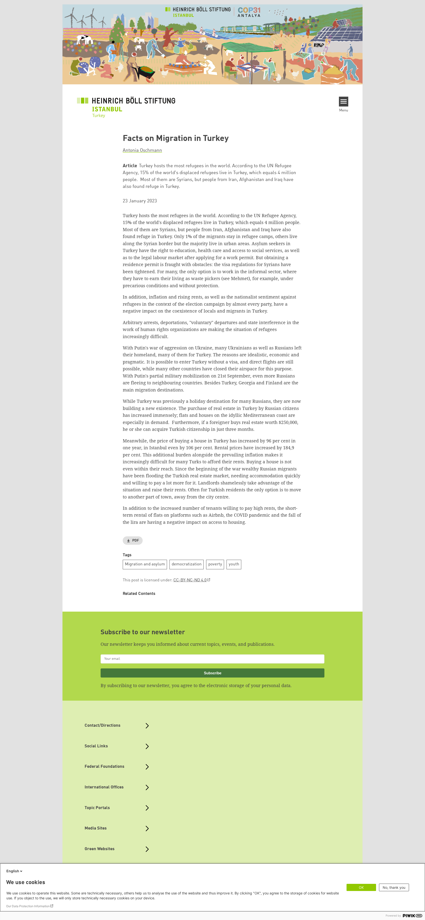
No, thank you (394, 887)
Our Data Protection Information (28, 906)
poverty (215, 564)
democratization (187, 564)
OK (361, 887)
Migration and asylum (145, 564)
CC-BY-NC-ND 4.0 (190, 580)
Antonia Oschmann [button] (142, 150)
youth (234, 564)
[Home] (126, 104)
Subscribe (212, 673)
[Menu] (344, 101)
